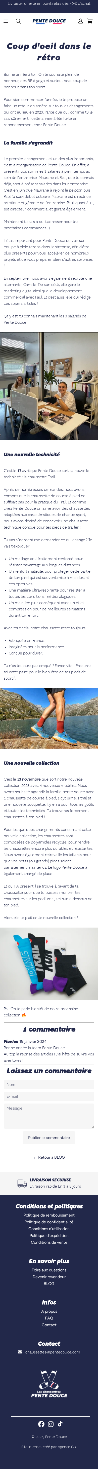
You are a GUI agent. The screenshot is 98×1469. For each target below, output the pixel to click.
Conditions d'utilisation (49, 1228)
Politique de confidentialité (49, 1222)
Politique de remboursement (49, 1215)
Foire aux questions (49, 1270)
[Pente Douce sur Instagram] (51, 1424)
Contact (49, 1325)
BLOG (49, 1283)
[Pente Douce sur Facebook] (41, 1424)
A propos (49, 1311)
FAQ (49, 1318)
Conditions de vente (49, 1242)
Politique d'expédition (49, 1235)
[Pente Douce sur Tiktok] (60, 1424)
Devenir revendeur (49, 1276)
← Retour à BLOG (49, 1157)
